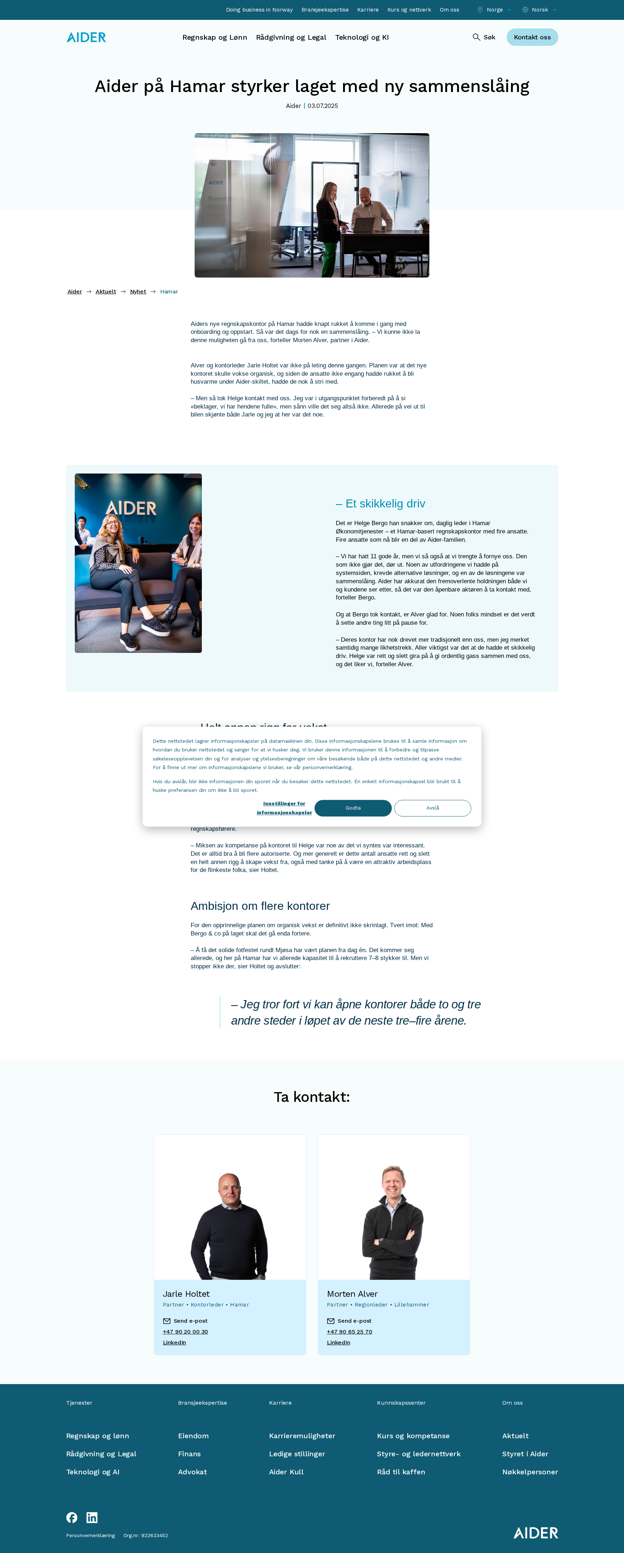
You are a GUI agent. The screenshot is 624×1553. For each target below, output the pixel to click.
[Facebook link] (72, 1517)
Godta (353, 808)
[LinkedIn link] (92, 1517)
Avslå (432, 808)
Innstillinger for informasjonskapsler (284, 808)
